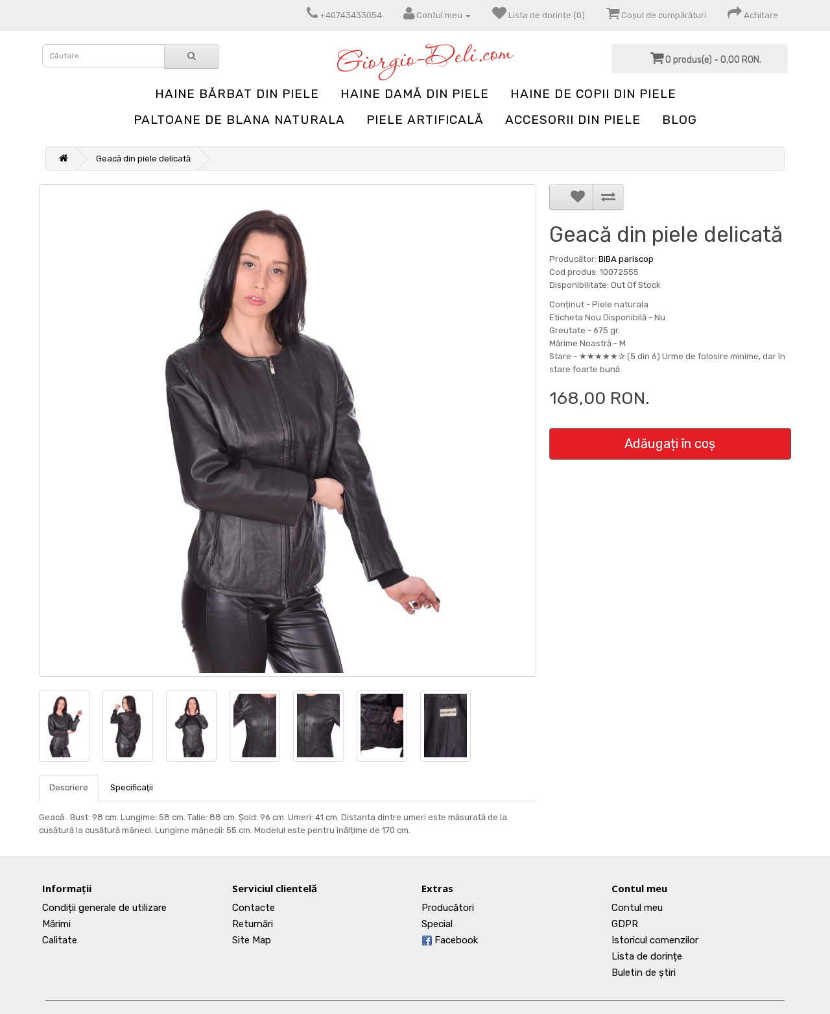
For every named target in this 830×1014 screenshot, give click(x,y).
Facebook (455, 940)
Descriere (68, 787)
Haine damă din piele (414, 93)
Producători (447, 908)
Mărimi (56, 924)
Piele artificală (425, 119)
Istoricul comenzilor (654, 940)
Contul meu (637, 908)
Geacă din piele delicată (143, 158)
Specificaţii (131, 787)
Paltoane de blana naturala (239, 119)
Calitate (59, 940)
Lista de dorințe (646, 956)
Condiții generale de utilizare (104, 908)
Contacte (253, 908)
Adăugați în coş (669, 443)
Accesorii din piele (573, 119)
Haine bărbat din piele (237, 93)
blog (679, 119)
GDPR (624, 924)
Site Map (251, 940)
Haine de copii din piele (593, 93)
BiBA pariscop (626, 259)
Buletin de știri (643, 972)
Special (437, 924)
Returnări (252, 924)
